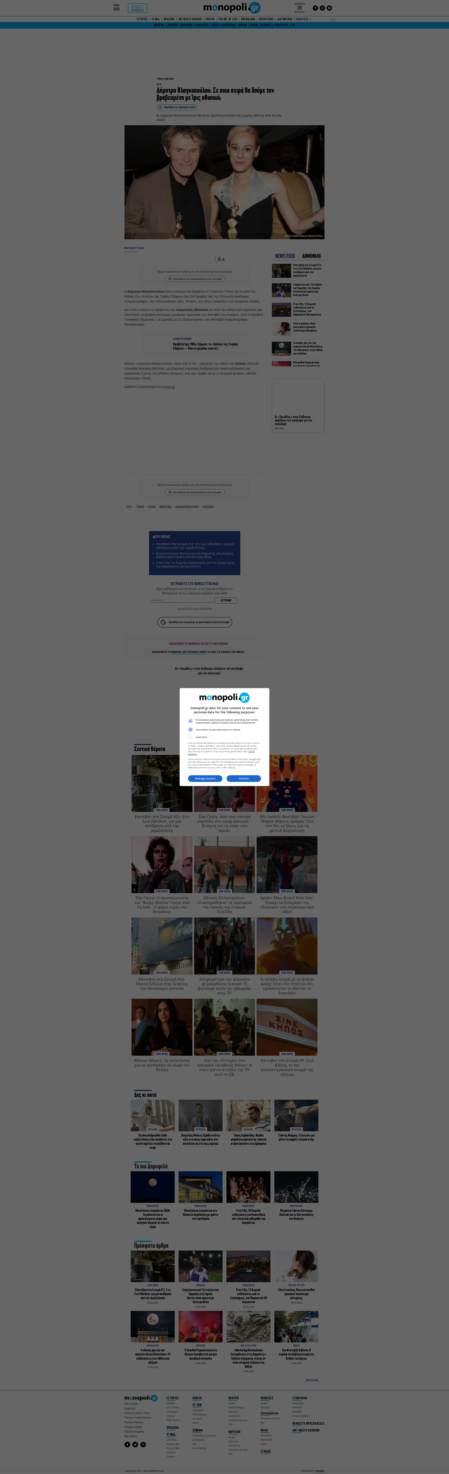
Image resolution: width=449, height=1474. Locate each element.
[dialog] (224, 737)
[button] (224, 737)
